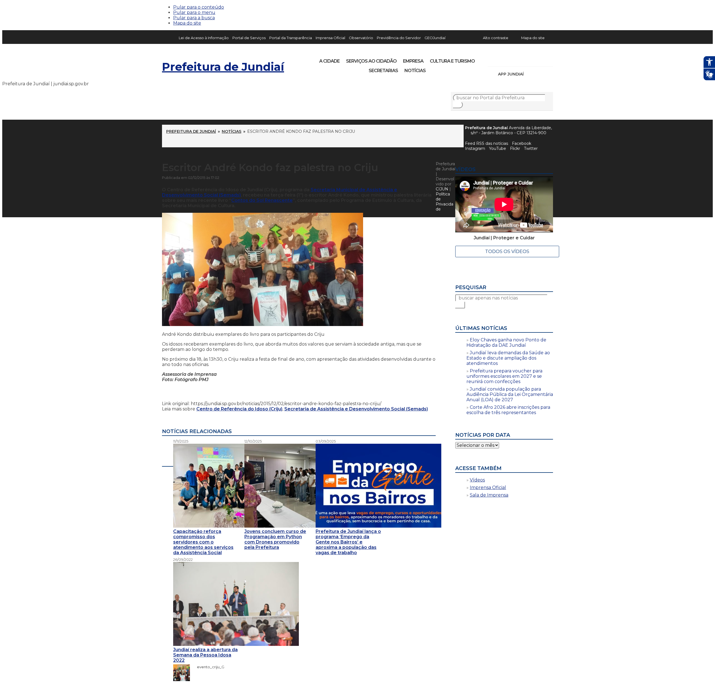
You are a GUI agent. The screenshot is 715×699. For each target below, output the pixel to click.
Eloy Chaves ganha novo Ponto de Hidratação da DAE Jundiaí (506, 342)
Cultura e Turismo (452, 61)
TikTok (511, 59)
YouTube (521, 59)
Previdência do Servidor (399, 38)
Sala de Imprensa (489, 495)
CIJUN (442, 189)
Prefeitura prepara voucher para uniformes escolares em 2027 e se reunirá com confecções (504, 376)
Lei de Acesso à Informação (204, 38)
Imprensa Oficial (330, 38)
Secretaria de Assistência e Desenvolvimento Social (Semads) (356, 409)
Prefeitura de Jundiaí (223, 67)
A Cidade (329, 61)
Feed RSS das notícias (486, 143)
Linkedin (530, 59)
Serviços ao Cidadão (371, 61)
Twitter (531, 148)
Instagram (502, 59)
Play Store (539, 74)
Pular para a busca (194, 17)
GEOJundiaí (435, 38)
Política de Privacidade (444, 202)
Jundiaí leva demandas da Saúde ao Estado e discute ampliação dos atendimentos (508, 358)
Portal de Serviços (249, 38)
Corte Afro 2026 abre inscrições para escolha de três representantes (508, 410)
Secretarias (383, 70)
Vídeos (477, 480)
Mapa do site (187, 23)
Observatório (361, 38)
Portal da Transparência (290, 38)
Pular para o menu (194, 12)
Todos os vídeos (507, 251)
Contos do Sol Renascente (262, 200)
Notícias (415, 70)
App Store (529, 74)
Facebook (521, 143)
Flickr (540, 59)
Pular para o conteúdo (198, 7)
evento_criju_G (207, 667)
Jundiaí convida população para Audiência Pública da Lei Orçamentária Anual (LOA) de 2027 (509, 394)
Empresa (413, 61)
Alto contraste (495, 38)
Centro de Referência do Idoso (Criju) (239, 409)
